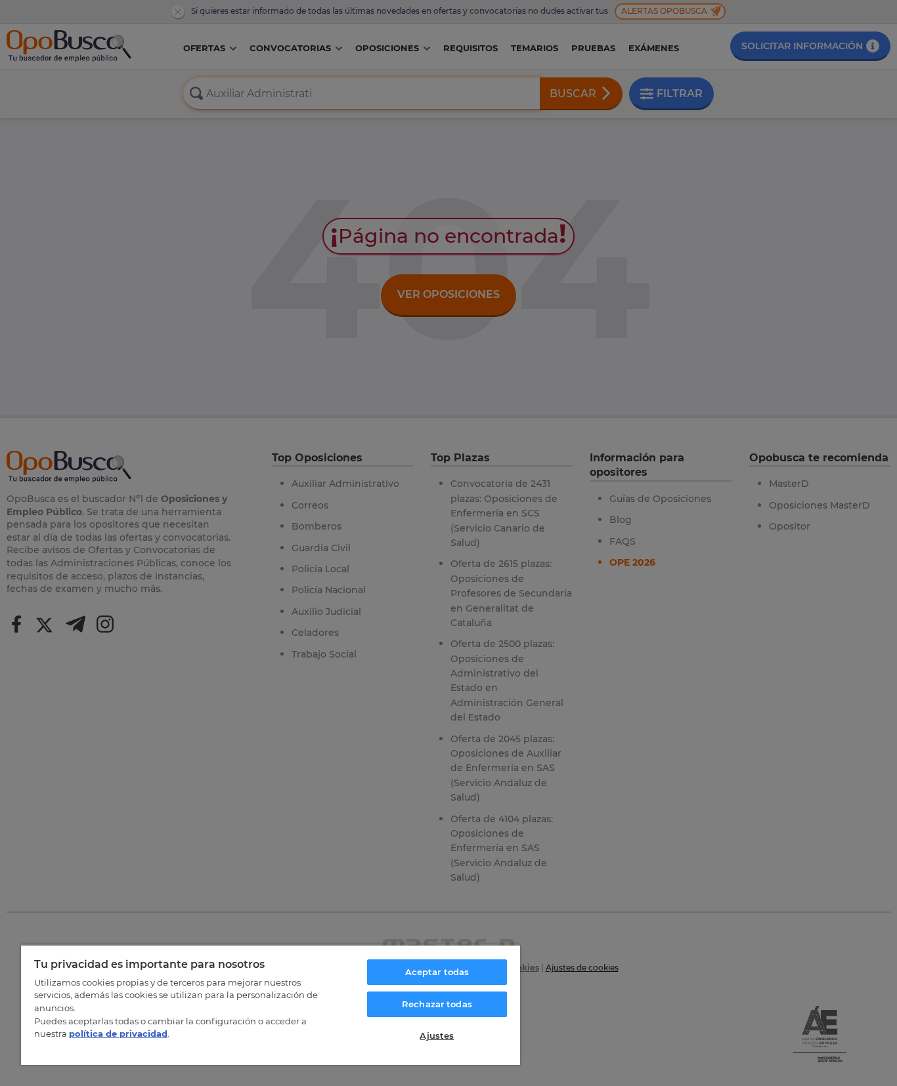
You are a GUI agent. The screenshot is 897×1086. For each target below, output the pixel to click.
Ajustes (437, 1035)
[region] (270, 1004)
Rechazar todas (437, 1004)
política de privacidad (118, 1033)
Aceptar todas (437, 972)
